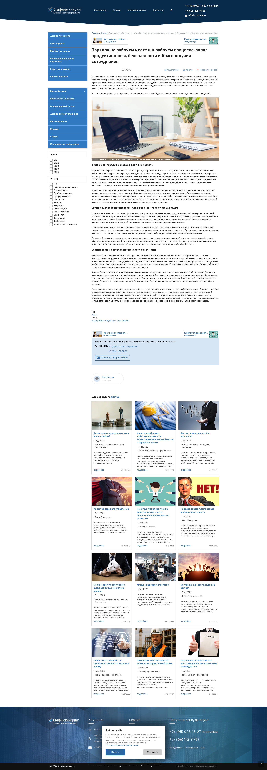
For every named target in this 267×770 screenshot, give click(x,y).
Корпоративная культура (104, 321)
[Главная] (65, 10)
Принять (115, 752)
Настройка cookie (154, 766)
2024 (94, 315)
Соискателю (123, 321)
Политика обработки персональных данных (107, 766)
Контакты (158, 10)
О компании (100, 10)
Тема (55, 179)
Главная (95, 33)
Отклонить (152, 752)
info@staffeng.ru (196, 15)
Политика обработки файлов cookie (122, 745)
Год (55, 155)
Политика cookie (136, 766)
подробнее (99, 470)
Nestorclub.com (211, 766)
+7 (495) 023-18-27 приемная (201, 6)
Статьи (117, 10)
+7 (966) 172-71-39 (195, 11)
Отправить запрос (137, 10)
